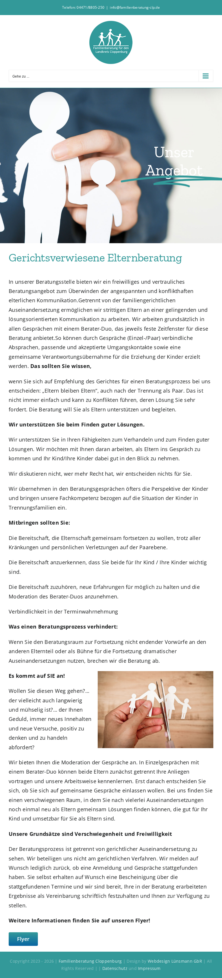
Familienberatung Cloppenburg (90, 961)
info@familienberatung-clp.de (135, 7)
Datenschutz (115, 968)
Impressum (149, 968)
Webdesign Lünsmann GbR (175, 961)
